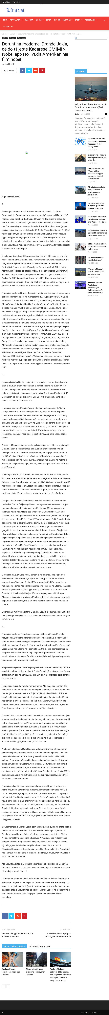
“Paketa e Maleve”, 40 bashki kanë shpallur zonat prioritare (96, 271)
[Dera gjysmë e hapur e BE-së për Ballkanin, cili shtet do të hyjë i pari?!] (80, 158)
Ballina (4, 34)
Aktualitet (15, 20)
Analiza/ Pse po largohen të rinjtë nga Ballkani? (11, 972)
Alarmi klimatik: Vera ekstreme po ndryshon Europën (35, 972)
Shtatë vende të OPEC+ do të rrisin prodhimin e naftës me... (97, 246)
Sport (77, 20)
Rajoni (39, 20)
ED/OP (48, 20)
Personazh (90, 20)
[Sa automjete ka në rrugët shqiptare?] (80, 260)
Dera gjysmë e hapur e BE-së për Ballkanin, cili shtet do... (97, 157)
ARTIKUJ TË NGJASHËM (14, 946)
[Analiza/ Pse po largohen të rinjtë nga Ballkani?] (12, 959)
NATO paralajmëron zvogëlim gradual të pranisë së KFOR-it (96, 205)
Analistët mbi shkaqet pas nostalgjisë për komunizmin (58, 935)
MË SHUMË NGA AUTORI (40, 946)
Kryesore (12, 38)
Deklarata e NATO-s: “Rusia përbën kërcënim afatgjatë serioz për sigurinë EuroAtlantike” (96, 174)
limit (77, 114)
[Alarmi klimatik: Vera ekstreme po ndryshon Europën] (36, 959)
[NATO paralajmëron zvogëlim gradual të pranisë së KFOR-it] (80, 206)
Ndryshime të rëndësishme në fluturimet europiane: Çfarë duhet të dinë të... (90, 107)
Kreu (5, 20)
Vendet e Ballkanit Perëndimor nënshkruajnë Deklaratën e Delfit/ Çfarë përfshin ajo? (95, 288)
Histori (57, 20)
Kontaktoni (6, 2)
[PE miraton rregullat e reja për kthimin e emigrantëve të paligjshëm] (80, 190)
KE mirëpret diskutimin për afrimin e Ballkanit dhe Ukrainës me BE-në (97, 219)
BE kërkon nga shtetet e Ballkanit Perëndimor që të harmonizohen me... (97, 233)
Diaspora (29, 20)
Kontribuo (17, 2)
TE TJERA (7, 27)
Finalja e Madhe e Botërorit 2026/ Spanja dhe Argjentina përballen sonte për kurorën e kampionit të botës (60, 974)
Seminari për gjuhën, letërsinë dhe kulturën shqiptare (17, 935)
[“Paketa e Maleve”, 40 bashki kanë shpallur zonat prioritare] (80, 272)
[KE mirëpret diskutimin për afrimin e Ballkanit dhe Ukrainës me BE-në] (80, 219)
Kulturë (67, 20)
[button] (103, 20)
